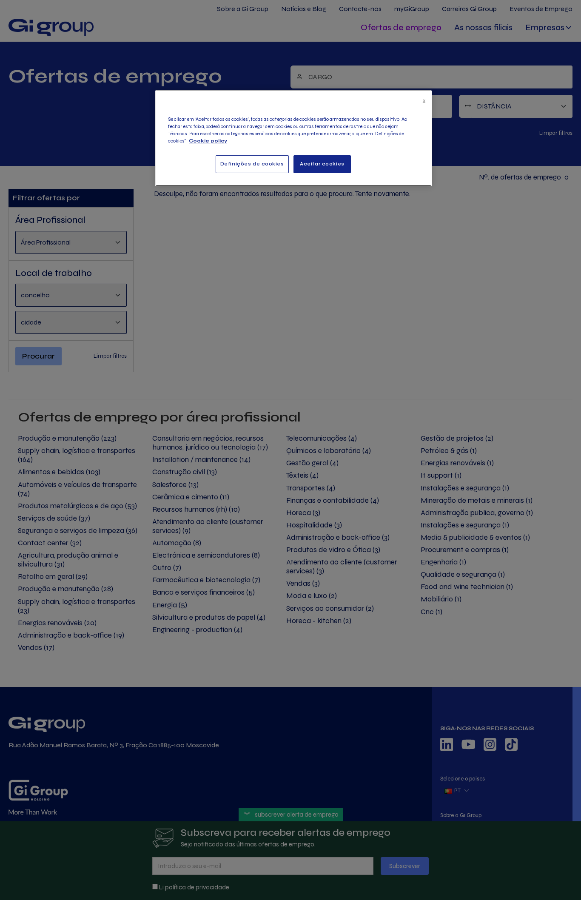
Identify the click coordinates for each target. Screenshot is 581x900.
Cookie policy (208, 141)
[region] (293, 138)
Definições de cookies (252, 164)
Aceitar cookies (322, 164)
